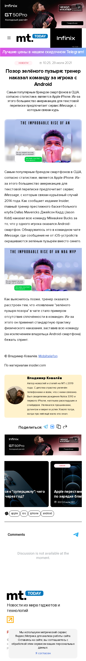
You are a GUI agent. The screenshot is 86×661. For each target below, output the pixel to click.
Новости (23, 63)
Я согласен (43, 653)
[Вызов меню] (9, 38)
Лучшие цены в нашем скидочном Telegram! (43, 52)
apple (14, 513)
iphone (34, 513)
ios (24, 513)
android (47, 513)
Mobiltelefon (48, 356)
